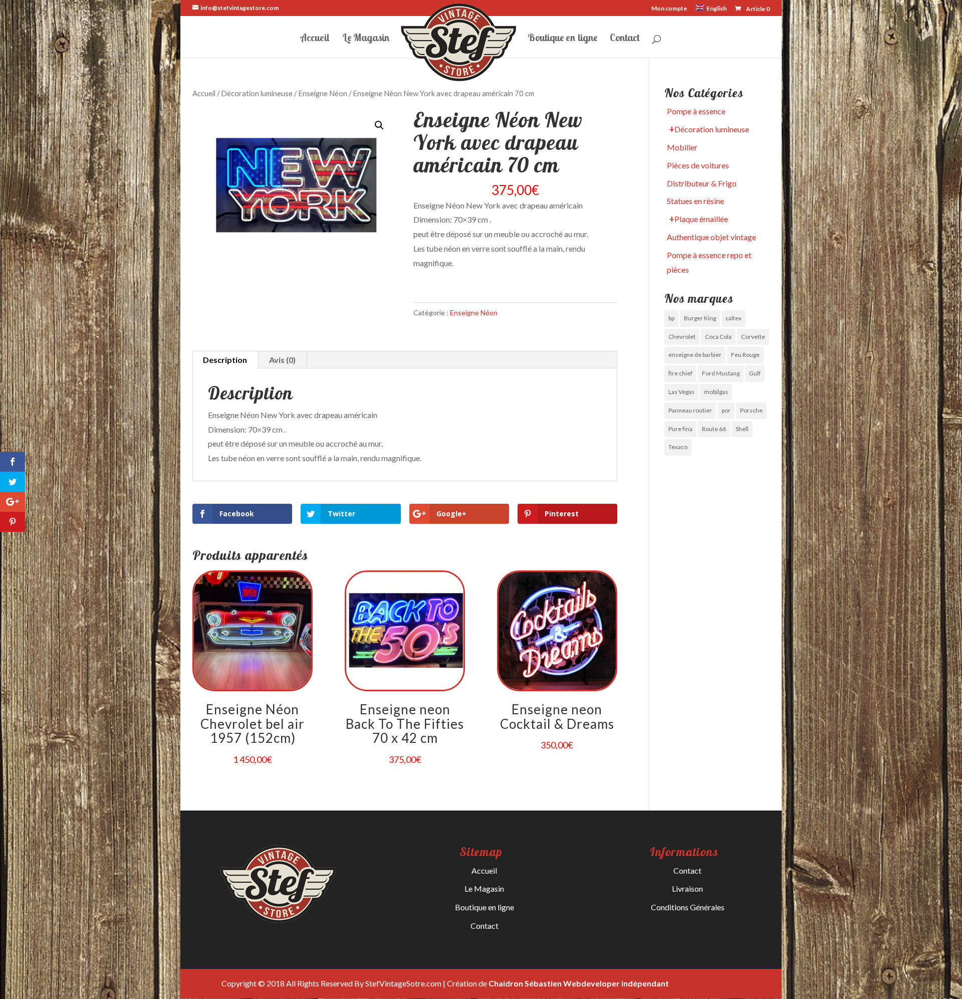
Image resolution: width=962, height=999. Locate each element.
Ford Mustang (721, 373)
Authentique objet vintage (711, 237)
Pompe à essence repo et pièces (709, 262)
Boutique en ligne (562, 39)
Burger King (700, 318)
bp (671, 318)
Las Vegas (681, 391)
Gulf (755, 373)
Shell (742, 429)
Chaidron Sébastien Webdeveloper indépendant (579, 983)
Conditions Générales (688, 907)
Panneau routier (690, 410)
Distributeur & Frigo (702, 183)
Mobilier (682, 147)
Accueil (315, 39)
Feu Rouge (745, 354)
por (726, 410)
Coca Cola (718, 336)
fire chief (680, 373)
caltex (734, 318)
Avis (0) (282, 359)
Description (225, 359)
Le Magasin (366, 39)
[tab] (225, 359)
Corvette (753, 336)
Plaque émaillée (701, 219)
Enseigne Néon (322, 93)
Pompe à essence (696, 111)
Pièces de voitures (698, 165)
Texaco (677, 447)
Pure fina (680, 429)
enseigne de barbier (695, 354)
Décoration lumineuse (257, 93)
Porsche (751, 410)
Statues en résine (695, 201)
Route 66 (714, 429)
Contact (625, 39)
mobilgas (716, 391)
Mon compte (669, 9)
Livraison (687, 888)
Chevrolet (681, 336)
